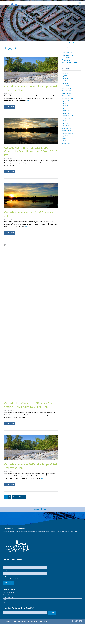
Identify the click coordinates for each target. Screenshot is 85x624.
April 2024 (65, 123)
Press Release (66, 57)
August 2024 (66, 118)
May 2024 (65, 121)
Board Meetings (8, 597)
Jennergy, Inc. (44, 621)
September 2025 (67, 98)
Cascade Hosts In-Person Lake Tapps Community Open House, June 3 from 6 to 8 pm (30, 151)
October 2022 (66, 143)
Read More (10, 107)
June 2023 (65, 141)
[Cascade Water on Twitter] (45, 509)
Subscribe (9, 583)
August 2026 (66, 73)
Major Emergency (67, 55)
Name (5, 564)
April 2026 (65, 83)
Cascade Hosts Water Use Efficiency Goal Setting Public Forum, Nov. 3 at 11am (28, 405)
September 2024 (67, 116)
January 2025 (66, 113)
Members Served (9, 592)
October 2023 (66, 131)
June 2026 (65, 78)
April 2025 (65, 108)
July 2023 (65, 138)
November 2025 (67, 93)
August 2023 (66, 136)
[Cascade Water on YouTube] (49, 509)
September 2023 (67, 133)
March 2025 (66, 111)
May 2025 (65, 106)
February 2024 (66, 126)
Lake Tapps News (68, 52)
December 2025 (67, 91)
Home (69, 42)
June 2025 (65, 103)
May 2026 (65, 81)
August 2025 (66, 101)
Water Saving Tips (9, 595)
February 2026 (66, 88)
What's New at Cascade (70, 62)
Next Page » (21, 497)
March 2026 (66, 86)
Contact (6, 600)
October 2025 (66, 96)
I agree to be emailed (10, 579)
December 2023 (67, 128)
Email (5, 570)
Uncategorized (66, 60)
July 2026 (65, 76)
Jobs (4, 602)
